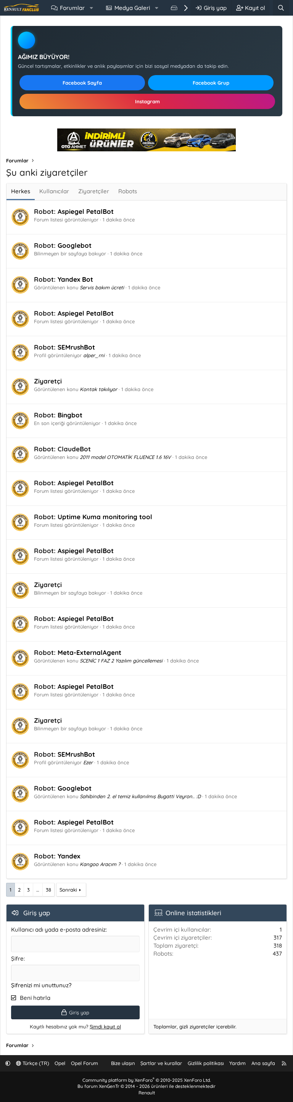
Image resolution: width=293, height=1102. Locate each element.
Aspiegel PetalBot (86, 211)
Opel (60, 1063)
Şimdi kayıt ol (105, 1026)
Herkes (20, 191)
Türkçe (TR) (35, 1063)
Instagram (147, 101)
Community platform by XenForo (146, 1080)
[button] (91, 8)
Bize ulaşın (123, 1063)
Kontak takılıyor (98, 389)
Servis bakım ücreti (102, 287)
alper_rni (94, 355)
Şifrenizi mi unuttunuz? (41, 985)
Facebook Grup (211, 83)
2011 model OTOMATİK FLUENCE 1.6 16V (125, 457)
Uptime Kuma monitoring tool (105, 517)
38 (48, 890)
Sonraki (68, 890)
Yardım (237, 1063)
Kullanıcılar (54, 191)
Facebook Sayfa (82, 83)
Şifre (17, 958)
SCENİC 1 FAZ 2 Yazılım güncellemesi (121, 661)
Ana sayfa (263, 1063)
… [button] (37, 890)
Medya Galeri (132, 7)
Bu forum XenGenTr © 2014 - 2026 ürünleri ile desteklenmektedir (146, 1086)
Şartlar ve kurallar (161, 1063)
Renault (146, 1093)
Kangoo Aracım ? (100, 864)
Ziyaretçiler (93, 191)
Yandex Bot (75, 279)
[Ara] (281, 8)
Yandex (69, 856)
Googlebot (75, 245)
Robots (127, 191)
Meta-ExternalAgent (89, 652)
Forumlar (72, 7)
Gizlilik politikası (206, 1063)
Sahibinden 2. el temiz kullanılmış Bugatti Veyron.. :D (140, 796)
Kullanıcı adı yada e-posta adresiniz (58, 929)
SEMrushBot (76, 347)
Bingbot (70, 415)
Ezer (88, 762)
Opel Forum (84, 1063)
